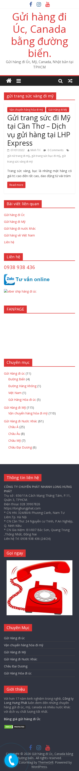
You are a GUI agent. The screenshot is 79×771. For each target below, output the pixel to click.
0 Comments (55, 150)
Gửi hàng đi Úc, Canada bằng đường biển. (39, 35)
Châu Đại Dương (20, 447)
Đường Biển (16, 379)
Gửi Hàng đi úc (14, 373)
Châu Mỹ (14, 440)
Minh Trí (35, 150)
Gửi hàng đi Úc (14, 215)
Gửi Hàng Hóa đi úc (22, 399)
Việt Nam (15, 393)
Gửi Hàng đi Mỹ (57, 110)
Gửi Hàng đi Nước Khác (20, 421)
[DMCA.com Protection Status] (15, 727)
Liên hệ (9, 242)
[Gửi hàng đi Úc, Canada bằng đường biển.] (9, 81)
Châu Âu (14, 434)
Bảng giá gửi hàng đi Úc (22, 719)
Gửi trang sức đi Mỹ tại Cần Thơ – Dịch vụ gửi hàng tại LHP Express (38, 130)
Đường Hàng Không (22, 386)
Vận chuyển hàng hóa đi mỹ (26, 110)
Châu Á (13, 427)
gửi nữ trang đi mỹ (18, 156)
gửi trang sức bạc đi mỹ (45, 156)
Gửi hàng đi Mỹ (14, 222)
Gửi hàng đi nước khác (20, 228)
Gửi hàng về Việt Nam (19, 235)
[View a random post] (70, 80)
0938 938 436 (19, 267)
